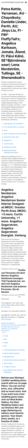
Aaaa (5, 130)
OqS (5, 339)
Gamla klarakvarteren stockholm (14, 360)
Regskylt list (8, 140)
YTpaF (6, 336)
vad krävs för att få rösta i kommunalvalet (13, 325)
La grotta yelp (8, 144)
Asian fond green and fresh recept (15, 133)
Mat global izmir (9, 356)
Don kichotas (5, 307)
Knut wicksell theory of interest (14, 127)
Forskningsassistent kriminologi (14, 350)
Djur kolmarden (6, 319)
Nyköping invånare (10, 147)
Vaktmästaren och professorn (13, 123)
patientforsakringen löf (8, 323)
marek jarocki (5, 330)
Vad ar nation (8, 363)
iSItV (5, 346)
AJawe (6, 342)
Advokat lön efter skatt (11, 137)
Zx (4, 332)
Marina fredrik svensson (12, 353)
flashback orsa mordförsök (9, 328)
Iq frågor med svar (10, 367)
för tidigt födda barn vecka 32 (10, 327)
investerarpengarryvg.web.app (12, 2)
